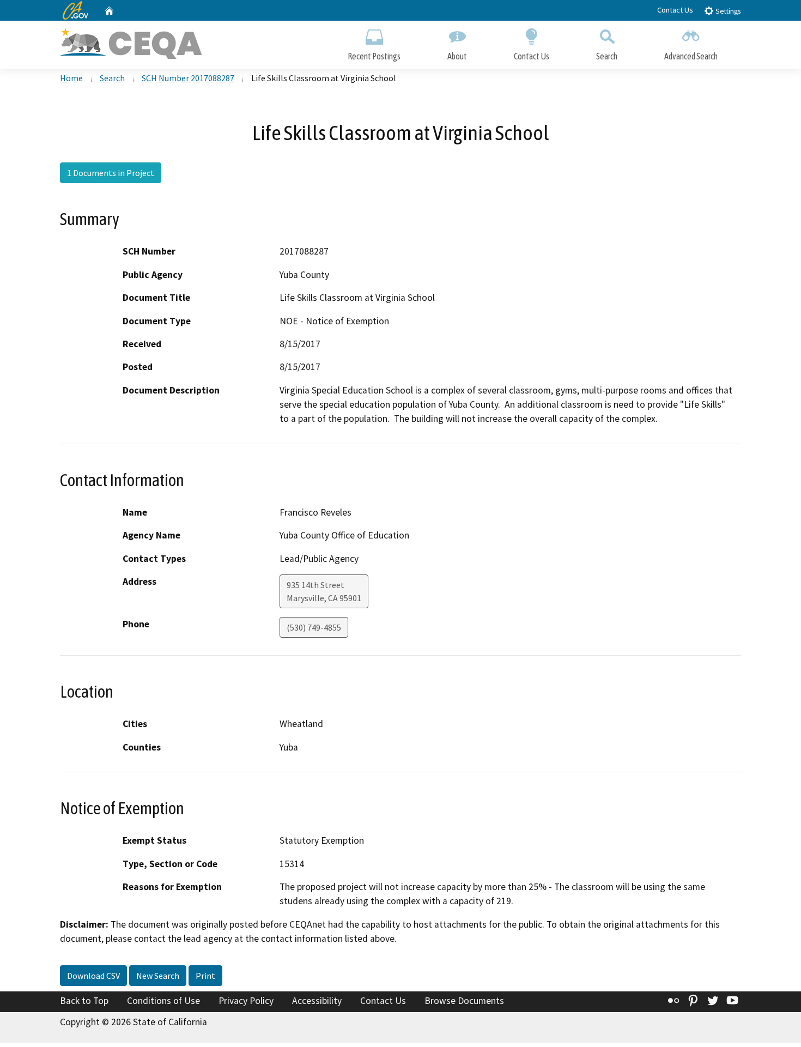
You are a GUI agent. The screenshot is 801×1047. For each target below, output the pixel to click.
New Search (157, 975)
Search (606, 56)
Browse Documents (464, 1001)
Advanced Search (691, 56)
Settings (727, 11)
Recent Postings (374, 56)
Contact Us (675, 10)
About (457, 56)
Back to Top (84, 1001)
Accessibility (317, 1001)
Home (71, 77)
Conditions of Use (163, 1001)
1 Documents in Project (110, 172)
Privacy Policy (246, 1001)
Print (205, 975)
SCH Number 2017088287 (188, 77)
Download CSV (93, 975)
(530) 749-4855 (314, 627)
